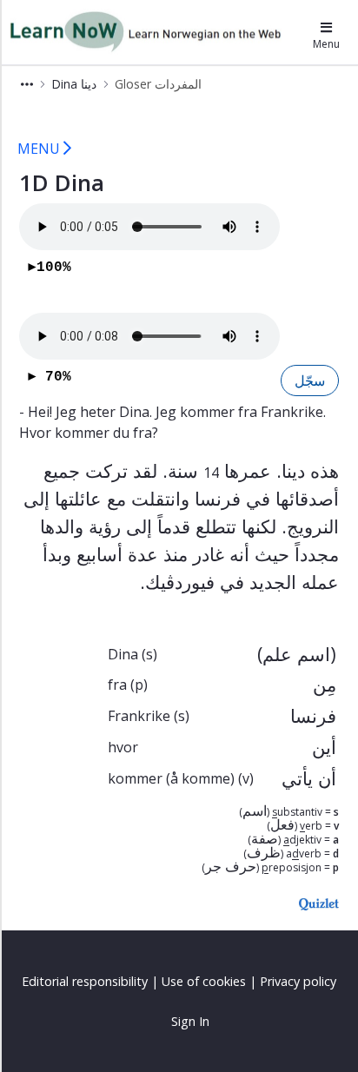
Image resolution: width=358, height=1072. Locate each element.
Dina (123, 654)
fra (117, 684)
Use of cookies (204, 981)
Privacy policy (298, 981)
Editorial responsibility (85, 981)
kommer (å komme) (171, 778)
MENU (40, 148)
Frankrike (139, 715)
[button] (27, 84)
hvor (123, 747)
